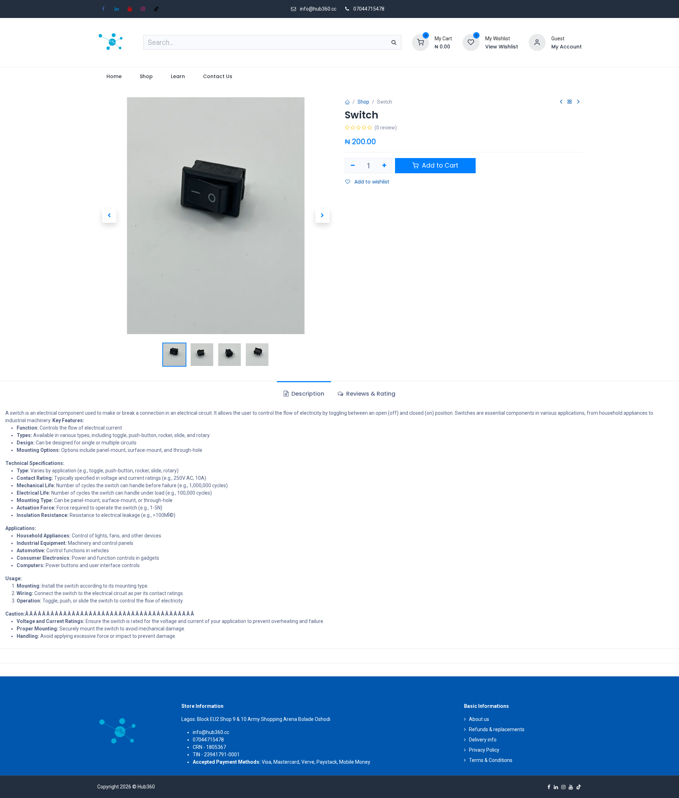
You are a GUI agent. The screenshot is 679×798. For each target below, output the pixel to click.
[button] (109, 216)
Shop (363, 102)
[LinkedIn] (117, 9)
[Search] (394, 42)
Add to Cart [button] (439, 165)
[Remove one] (352, 165)
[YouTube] (130, 9)
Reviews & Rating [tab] (370, 394)
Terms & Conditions (490, 760)
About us (479, 719)
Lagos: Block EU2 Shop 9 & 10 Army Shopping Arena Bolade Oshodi (255, 719)
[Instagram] (143, 9)
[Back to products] (569, 102)
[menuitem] (113, 76)
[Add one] (384, 165)
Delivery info (483, 739)
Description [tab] (307, 394)
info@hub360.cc (211, 732)
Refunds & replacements (496, 729)
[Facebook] (103, 9)
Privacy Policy (484, 750)
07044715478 (368, 9)
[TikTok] (156, 9)
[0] (420, 42)
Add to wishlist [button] (371, 181)
